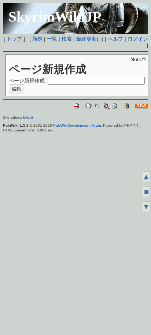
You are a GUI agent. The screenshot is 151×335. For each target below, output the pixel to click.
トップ (14, 39)
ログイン (138, 39)
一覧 (52, 39)
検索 (67, 39)
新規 (37, 39)
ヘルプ (115, 39)
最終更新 (86, 39)
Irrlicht (28, 117)
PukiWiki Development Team (77, 125)
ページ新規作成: (27, 80)
